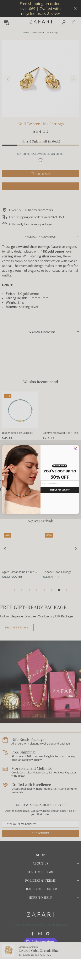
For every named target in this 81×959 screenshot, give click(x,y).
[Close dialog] (76, 448)
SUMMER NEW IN (59, 466)
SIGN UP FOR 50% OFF (60, 490)
